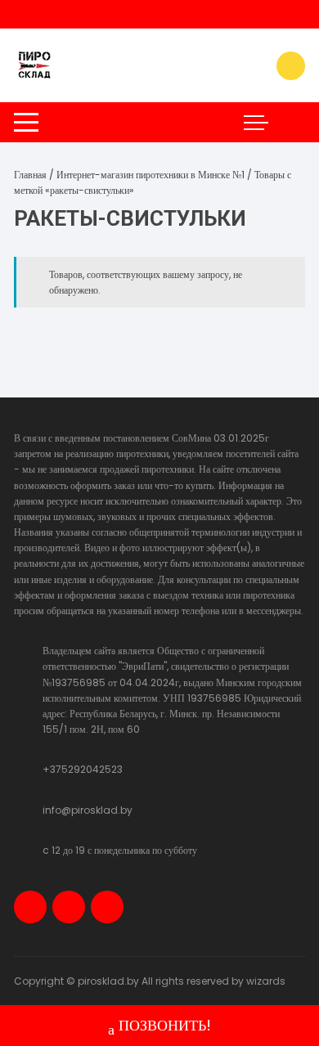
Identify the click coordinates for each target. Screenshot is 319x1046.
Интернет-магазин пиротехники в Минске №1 (150, 175)
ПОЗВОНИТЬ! (165, 1025)
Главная (30, 175)
